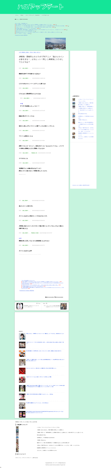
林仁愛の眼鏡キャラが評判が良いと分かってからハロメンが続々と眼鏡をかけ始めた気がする (43, 350)
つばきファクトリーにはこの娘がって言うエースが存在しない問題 (38, 376)
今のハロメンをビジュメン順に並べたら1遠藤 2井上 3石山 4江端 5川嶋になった (41, 368)
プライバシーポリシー (26, 457)
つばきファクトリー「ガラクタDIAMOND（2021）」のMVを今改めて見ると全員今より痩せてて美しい (34, 27)
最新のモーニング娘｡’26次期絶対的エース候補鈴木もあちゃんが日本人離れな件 (86, 124)
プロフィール (18, 457)
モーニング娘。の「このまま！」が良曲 (23, 33)
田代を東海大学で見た (82, 113)
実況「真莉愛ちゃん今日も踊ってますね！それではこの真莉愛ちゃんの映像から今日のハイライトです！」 (34, 24)
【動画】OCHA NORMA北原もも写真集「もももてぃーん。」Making (39, 394)
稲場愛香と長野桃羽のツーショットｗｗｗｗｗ (46, 447)
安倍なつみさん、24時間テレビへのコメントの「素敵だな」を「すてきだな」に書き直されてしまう (45, 333)
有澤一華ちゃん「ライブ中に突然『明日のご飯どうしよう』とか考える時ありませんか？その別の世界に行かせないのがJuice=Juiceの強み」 (40, 25)
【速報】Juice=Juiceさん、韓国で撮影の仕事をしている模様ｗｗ (50, 429)
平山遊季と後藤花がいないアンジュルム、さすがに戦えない (26, 28)
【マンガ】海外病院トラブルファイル (28, 280)
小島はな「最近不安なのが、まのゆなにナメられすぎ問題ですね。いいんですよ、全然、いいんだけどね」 (86, 129)
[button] (0, 467)
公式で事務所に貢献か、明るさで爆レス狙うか (29, 52)
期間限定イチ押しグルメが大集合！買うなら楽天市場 (26, 421)
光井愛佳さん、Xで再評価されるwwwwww (45, 437)
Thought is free (62, 464)
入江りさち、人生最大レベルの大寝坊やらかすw (47, 450)
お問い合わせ (35, 457)
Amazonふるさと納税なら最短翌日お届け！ (81, 185)
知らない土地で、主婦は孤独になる (21, 23)
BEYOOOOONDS (24, 19)
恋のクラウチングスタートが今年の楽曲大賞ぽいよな (25, 30)
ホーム (17, 19)
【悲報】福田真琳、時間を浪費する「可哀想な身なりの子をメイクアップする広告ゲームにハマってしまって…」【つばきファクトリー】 (40, 29)
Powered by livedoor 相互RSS (21, 35)
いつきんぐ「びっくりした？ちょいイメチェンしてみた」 (48, 427)
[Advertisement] (41, 186)
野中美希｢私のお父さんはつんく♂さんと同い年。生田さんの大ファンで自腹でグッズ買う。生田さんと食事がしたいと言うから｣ (38, 32)
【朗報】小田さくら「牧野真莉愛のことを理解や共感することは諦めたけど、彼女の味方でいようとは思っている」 (60, 432)
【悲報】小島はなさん (82, 119)
